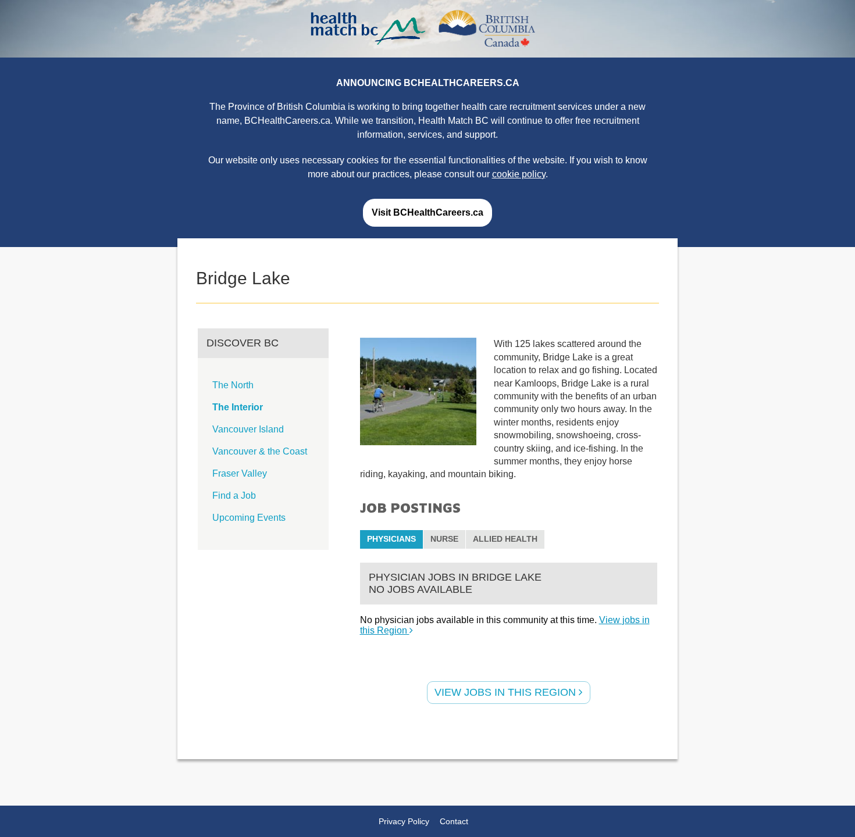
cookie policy (519, 174)
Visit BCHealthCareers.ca (427, 212)
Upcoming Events (249, 518)
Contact (454, 821)
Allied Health (505, 538)
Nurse (444, 538)
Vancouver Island (248, 429)
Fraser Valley (239, 473)
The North (233, 385)
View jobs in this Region (506, 692)
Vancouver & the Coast (259, 451)
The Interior (237, 407)
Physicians (391, 538)
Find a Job (234, 495)
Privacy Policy (404, 821)
